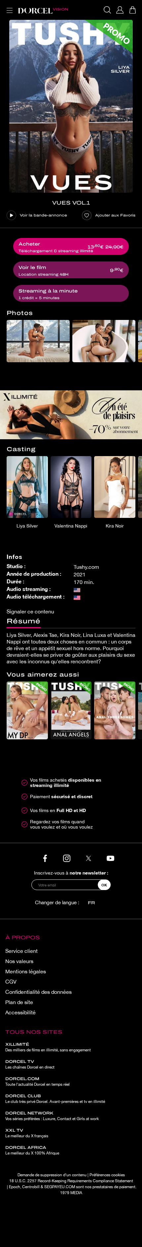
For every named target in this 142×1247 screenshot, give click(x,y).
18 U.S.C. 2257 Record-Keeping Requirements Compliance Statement (71, 1181)
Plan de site (19, 1002)
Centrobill (31, 1187)
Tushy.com (86, 567)
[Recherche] (107, 10)
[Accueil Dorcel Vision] (43, 10)
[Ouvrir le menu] (8, 6)
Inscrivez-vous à (71, 873)
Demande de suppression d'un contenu (52, 1175)
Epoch (14, 1187)
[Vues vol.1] (71, 106)
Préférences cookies (107, 1175)
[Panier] (132, 10)
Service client (21, 951)
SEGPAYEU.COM (59, 1187)
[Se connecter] (120, 10)
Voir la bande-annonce (43, 215)
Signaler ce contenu (30, 611)
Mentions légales (25, 971)
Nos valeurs (19, 961)
